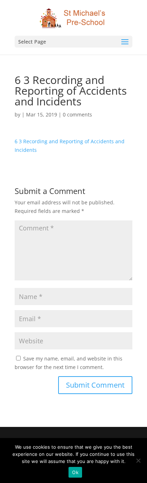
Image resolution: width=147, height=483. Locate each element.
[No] (138, 460)
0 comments (77, 114)
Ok (75, 472)
